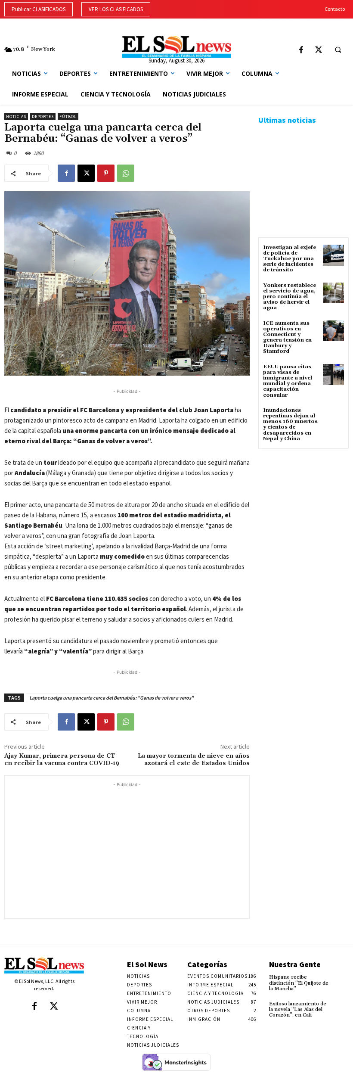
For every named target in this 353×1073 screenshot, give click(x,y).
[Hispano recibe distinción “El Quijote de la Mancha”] (341, 981)
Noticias (16, 116)
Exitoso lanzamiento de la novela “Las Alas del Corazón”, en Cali (297, 1009)
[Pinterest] (106, 173)
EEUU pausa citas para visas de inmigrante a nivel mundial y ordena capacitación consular (287, 381)
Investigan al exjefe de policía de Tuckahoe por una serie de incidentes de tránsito (289, 259)
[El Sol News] (176, 47)
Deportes (43, 116)
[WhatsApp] (125, 173)
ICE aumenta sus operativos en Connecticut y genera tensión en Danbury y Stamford (287, 337)
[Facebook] (301, 50)
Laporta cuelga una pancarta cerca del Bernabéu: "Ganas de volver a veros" (111, 697)
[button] (338, 50)
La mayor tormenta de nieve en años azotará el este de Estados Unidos (194, 759)
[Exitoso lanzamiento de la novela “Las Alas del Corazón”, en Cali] (341, 1007)
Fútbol (68, 116)
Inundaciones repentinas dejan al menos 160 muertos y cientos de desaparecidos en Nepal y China (290, 424)
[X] (318, 50)
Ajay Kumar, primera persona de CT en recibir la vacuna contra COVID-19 (61, 759)
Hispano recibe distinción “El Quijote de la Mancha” (298, 983)
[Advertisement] (127, 849)
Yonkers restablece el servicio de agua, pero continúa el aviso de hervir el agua (289, 296)
